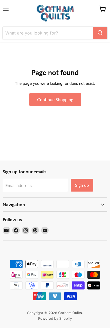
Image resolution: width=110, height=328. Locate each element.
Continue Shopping (55, 99)
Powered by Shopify (55, 318)
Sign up (82, 185)
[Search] (100, 33)
